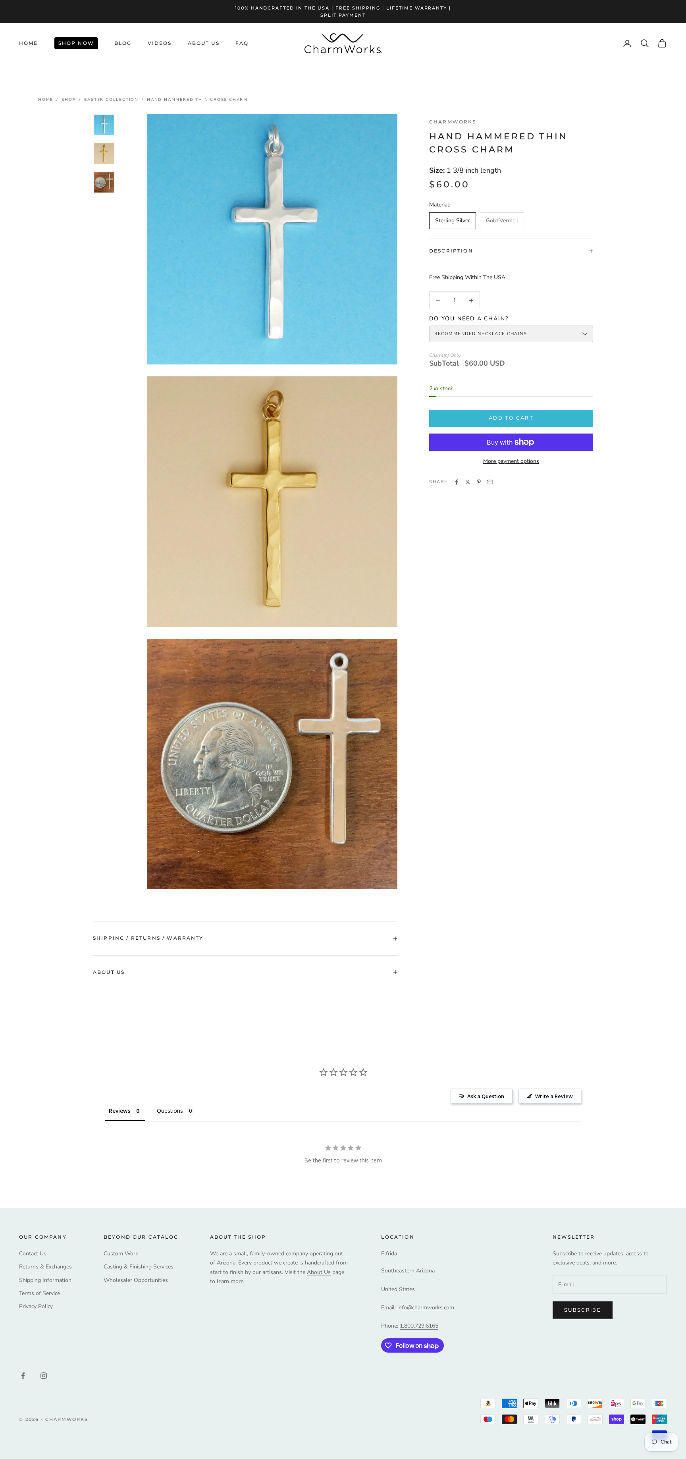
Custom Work (121, 1253)
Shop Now (76, 43)
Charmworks (452, 122)
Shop (69, 99)
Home (28, 43)
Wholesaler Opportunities (136, 1280)
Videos (160, 43)
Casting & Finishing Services (138, 1266)
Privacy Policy (36, 1306)
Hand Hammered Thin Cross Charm (197, 99)
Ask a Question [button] (485, 1096)
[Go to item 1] (104, 125)
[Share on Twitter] (467, 482)
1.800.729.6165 (419, 1326)
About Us (204, 43)
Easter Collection (111, 99)
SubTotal (444, 363)
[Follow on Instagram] (44, 1376)
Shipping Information (45, 1280)
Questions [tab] (170, 1110)
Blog (123, 43)
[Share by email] (490, 482)
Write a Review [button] (554, 1096)
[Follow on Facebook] (23, 1376)
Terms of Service (39, 1293)
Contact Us (32, 1253)
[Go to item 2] (104, 154)
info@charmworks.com (425, 1307)
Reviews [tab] (119, 1110)
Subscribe (582, 1310)
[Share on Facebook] (456, 482)
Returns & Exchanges (45, 1266)
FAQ (242, 43)
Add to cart (511, 418)
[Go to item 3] (104, 182)
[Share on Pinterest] (479, 482)
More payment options (511, 461)
